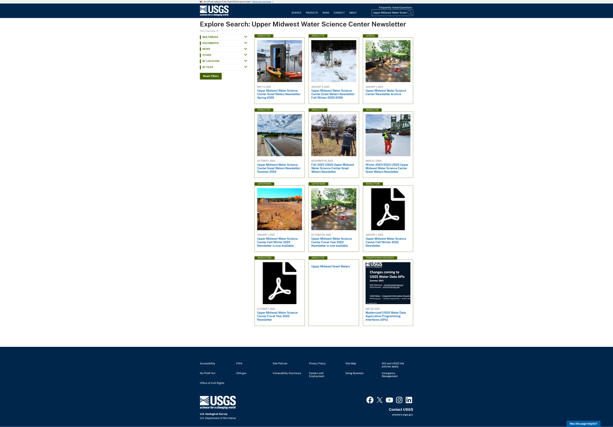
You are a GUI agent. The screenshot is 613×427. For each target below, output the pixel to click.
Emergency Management (389, 375)
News (325, 12)
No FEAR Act (207, 373)
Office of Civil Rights (212, 383)
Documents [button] (210, 43)
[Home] (214, 15)
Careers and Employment (316, 375)
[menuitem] (296, 10)
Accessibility (207, 363)
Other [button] (206, 55)
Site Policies (280, 363)
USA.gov (241, 373)
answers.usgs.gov (402, 414)
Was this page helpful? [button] (583, 423)
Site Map (350, 363)
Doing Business (354, 373)
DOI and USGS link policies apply (393, 365)
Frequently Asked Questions (395, 7)
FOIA (239, 363)
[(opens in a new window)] (370, 399)
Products (312, 12)
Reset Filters (211, 76)
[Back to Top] (601, 415)
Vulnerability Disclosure (287, 373)
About (353, 12)
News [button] (206, 49)
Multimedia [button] (210, 37)
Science (296, 12)
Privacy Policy (317, 363)
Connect (339, 12)
